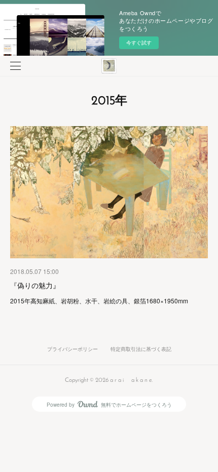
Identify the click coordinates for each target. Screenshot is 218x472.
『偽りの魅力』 (35, 285)
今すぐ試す (139, 42)
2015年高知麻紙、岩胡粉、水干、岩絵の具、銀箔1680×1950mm (99, 300)
